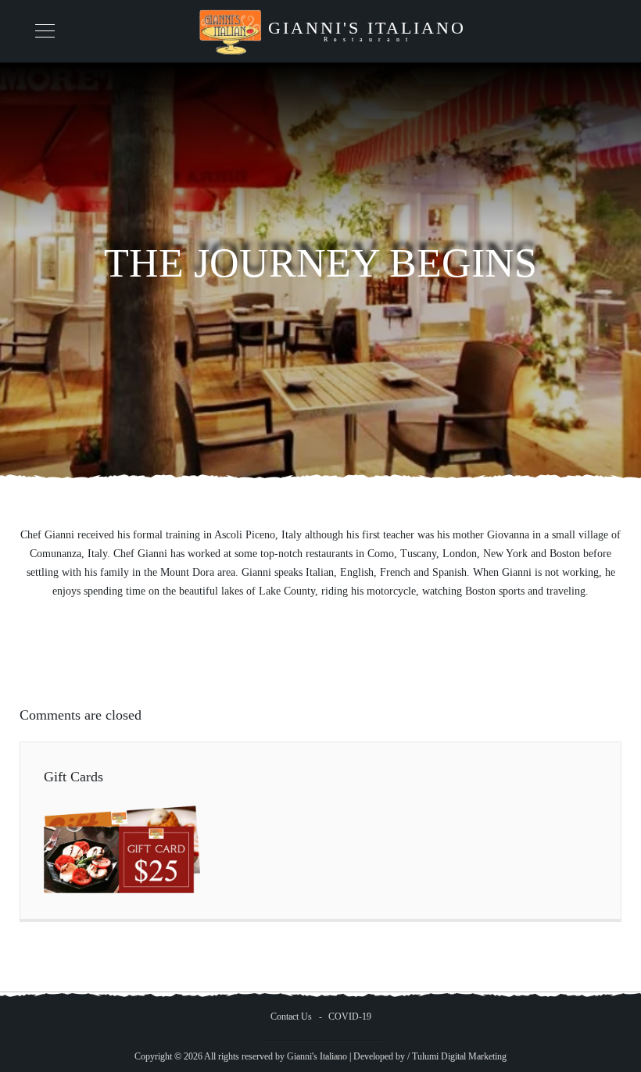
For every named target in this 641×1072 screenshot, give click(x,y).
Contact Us (291, 1016)
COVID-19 (349, 1016)
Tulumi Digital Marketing (459, 1056)
